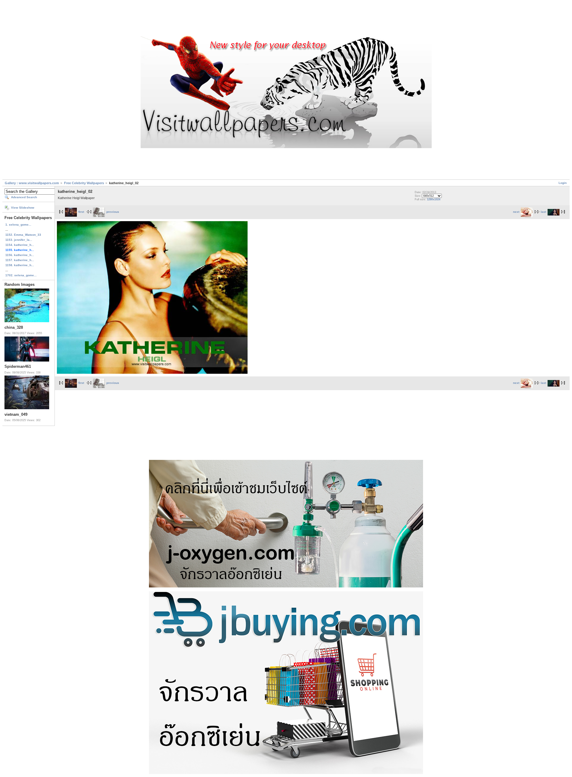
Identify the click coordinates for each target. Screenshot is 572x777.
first (81, 211)
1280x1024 (433, 199)
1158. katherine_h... (19, 265)
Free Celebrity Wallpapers (84, 183)
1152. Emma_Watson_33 (23, 234)
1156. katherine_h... (19, 255)
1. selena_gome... (18, 224)
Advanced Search (24, 197)
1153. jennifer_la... (18, 239)
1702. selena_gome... (21, 275)
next (516, 211)
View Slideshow (22, 207)
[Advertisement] (286, 18)
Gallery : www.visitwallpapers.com (32, 183)
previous (112, 211)
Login (563, 182)
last (543, 211)
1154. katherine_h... (19, 244)
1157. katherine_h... (19, 260)
